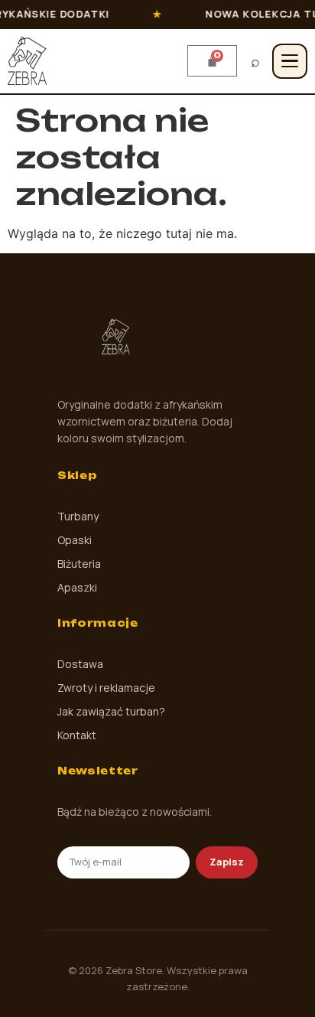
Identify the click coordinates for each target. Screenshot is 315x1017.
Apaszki (77, 587)
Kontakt (76, 735)
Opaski (74, 540)
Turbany (78, 516)
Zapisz (226, 862)
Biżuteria (79, 563)
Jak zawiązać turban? (111, 711)
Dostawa (80, 664)
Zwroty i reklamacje (106, 687)
